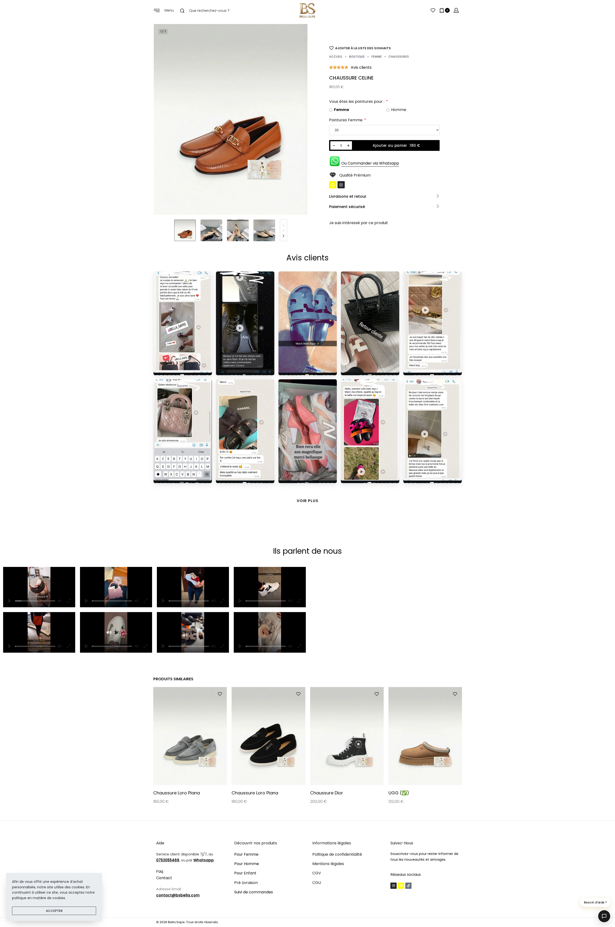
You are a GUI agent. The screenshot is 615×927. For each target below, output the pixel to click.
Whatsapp (203, 860)
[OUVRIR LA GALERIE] (231, 119)
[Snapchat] (332, 184)
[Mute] (137, 601)
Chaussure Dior (326, 793)
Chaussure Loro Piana (176, 793)
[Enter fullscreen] (145, 601)
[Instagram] (341, 184)
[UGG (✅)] (425, 736)
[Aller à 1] (185, 230)
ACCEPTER (54, 911)
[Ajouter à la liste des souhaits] (220, 694)
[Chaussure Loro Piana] (190, 736)
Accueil (335, 57)
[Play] (86, 601)
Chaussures (398, 57)
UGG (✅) (398, 793)
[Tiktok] (408, 886)
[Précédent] (166, 119)
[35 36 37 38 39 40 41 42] (384, 130)
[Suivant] (294, 119)
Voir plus (307, 500)
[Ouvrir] (433, 10)
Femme (376, 57)
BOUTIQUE (357, 57)
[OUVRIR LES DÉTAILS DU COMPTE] (456, 10)
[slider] (35, 601)
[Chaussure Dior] (346, 736)
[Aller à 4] (264, 230)
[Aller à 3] (238, 230)
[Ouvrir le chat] (604, 916)
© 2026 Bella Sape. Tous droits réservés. (187, 922)
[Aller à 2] (211, 230)
